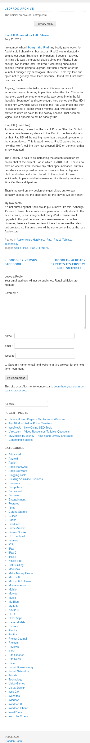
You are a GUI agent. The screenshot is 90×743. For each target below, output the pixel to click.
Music (12, 597)
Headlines (15, 524)
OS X (12, 614)
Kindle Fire (15, 560)
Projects (14, 642)
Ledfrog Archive (19, 8)
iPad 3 (12, 556)
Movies (13, 593)
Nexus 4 (14, 609)
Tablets (66, 239)
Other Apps (15, 618)
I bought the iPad (37, 47)
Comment (11, 293)
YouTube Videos (18, 716)
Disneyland (15, 491)
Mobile (13, 589)
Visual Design (17, 687)
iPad (48, 239)
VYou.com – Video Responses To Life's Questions (39, 431)
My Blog (14, 601)
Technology (11, 243)
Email (9, 345)
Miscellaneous (17, 585)
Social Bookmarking (21, 667)
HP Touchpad (17, 536)
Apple (20, 239)
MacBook (14, 569)
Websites (14, 695)
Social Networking (19, 671)
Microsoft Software (20, 581)
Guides (13, 515)
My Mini (13, 605)
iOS (11, 544)
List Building (16, 565)
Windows (14, 699)
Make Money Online (21, 573)
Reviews (14, 646)
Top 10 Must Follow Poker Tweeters (30, 423)
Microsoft (14, 577)
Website (9, 355)
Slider (12, 663)
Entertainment (17, 499)
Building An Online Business (26, 479)
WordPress (15, 712)
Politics (13, 634)
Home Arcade (17, 528)
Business (14, 483)
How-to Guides (17, 532)
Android (13, 458)
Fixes (12, 507)
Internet (13, 540)
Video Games (17, 683)
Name (9, 336)
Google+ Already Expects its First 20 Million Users (68, 264)
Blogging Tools (17, 475)
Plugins (13, 630)
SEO (11, 650)
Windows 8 (15, 704)
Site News (15, 659)
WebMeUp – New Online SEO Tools (30, 427)
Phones (13, 626)
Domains (14, 495)
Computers (15, 487)
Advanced (15, 454)
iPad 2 (57, 239)
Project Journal (18, 638)
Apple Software (18, 470)
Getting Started (18, 511)
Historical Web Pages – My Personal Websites (37, 419)
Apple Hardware (34, 239)
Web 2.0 (14, 691)
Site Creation (16, 655)
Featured (14, 503)
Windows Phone (18, 708)
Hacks (12, 519)
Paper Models (17, 622)
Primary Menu (45, 23)
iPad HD (44, 247)
